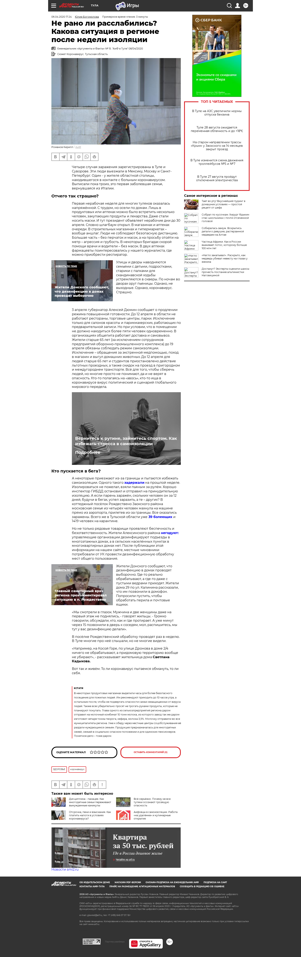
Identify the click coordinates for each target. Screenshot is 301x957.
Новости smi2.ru (65, 869)
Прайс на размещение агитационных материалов (142, 886)
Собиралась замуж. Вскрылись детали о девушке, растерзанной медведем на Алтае (223, 231)
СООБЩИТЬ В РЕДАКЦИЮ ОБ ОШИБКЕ (202, 886)
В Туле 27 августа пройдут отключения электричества (217, 178)
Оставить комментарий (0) (150, 752)
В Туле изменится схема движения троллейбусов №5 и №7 (216, 162)
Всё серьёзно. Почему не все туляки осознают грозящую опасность (152, 802)
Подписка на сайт (215, 882)
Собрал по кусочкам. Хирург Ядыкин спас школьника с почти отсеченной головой (225, 218)
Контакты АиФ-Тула (92, 886)
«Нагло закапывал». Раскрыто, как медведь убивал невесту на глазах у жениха (225, 258)
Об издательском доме (94, 882)
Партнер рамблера (114, 941)
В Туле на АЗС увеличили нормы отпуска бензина (217, 112)
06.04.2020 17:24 (61, 16)
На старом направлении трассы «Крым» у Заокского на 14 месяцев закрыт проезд (217, 146)
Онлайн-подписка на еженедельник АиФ (172, 882)
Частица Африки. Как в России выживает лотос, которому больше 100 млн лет (224, 245)
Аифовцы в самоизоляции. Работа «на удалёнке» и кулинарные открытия (156, 815)
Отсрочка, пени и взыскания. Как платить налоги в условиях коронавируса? (90, 815)
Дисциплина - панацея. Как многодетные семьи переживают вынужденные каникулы (90, 802)
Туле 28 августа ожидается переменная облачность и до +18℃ (217, 129)
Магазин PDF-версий (128, 882)
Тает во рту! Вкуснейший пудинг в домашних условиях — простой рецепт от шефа (223, 204)
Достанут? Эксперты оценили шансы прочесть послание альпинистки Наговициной (225, 272)
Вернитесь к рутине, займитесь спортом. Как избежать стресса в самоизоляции (126, 441)
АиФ (78, 147)
